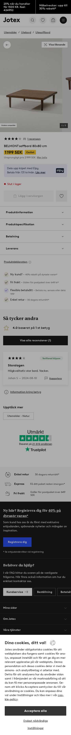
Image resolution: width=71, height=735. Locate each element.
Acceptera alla (35, 711)
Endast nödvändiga (35, 721)
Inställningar (36, 728)
